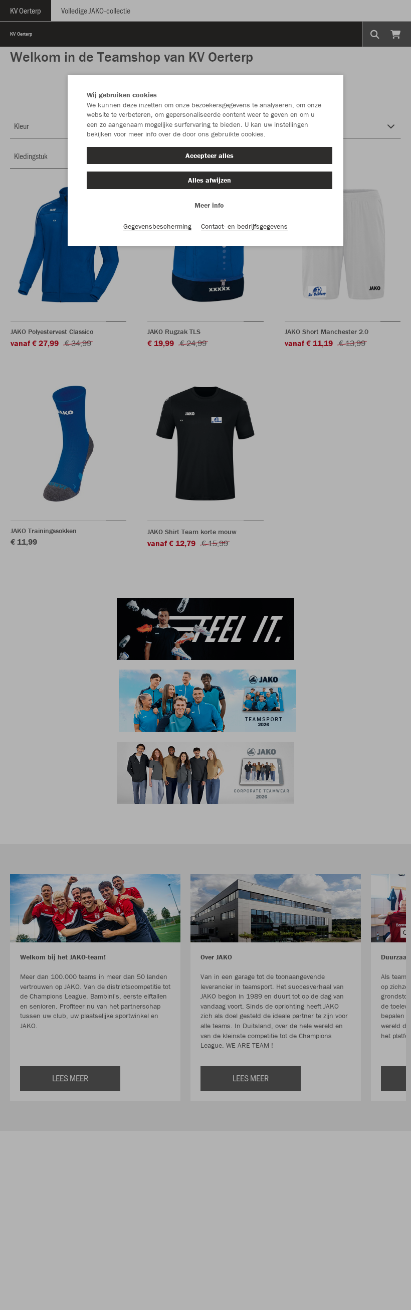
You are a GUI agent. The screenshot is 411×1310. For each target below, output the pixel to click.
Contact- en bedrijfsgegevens (244, 226)
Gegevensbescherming (157, 226)
